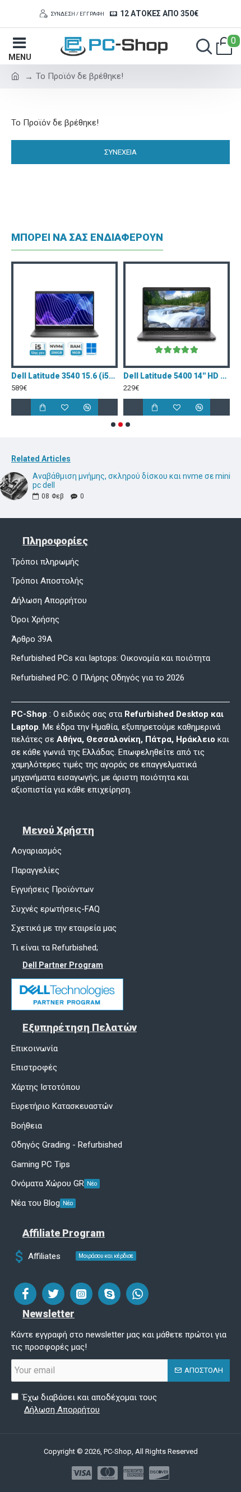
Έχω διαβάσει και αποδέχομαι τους (89, 1403)
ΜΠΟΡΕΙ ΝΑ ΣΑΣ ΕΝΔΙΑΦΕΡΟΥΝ (87, 237)
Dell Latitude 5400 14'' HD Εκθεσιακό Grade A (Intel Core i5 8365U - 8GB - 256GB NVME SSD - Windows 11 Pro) (137, 375)
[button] (113, 424)
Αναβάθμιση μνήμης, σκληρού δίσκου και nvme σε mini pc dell (131, 480)
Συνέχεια (120, 152)
